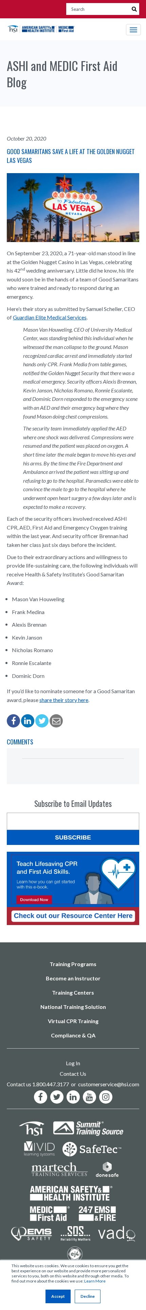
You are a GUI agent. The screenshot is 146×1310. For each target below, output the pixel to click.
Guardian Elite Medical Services (50, 317)
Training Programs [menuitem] (73, 964)
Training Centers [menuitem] (73, 992)
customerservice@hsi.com (108, 1084)
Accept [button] (58, 1296)
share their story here (63, 700)
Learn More (95, 1281)
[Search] (134, 9)
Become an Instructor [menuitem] (73, 978)
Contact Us (73, 1073)
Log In (73, 1063)
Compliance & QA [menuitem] (73, 1035)
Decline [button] (87, 1296)
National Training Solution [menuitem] (73, 1006)
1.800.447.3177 (50, 1084)
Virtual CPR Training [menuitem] (73, 1021)
